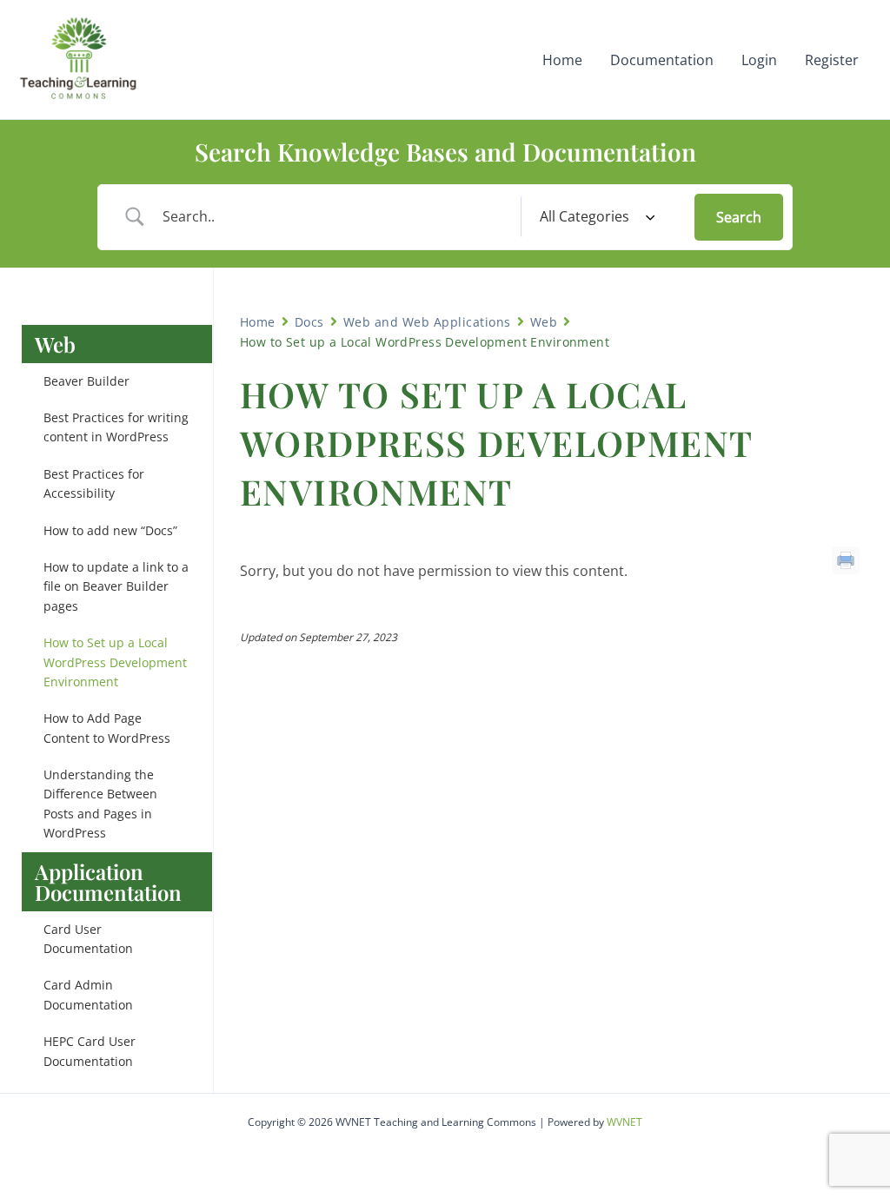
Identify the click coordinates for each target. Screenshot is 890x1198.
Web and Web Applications (427, 322)
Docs (309, 322)
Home (258, 322)
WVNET (624, 1122)
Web (543, 322)
